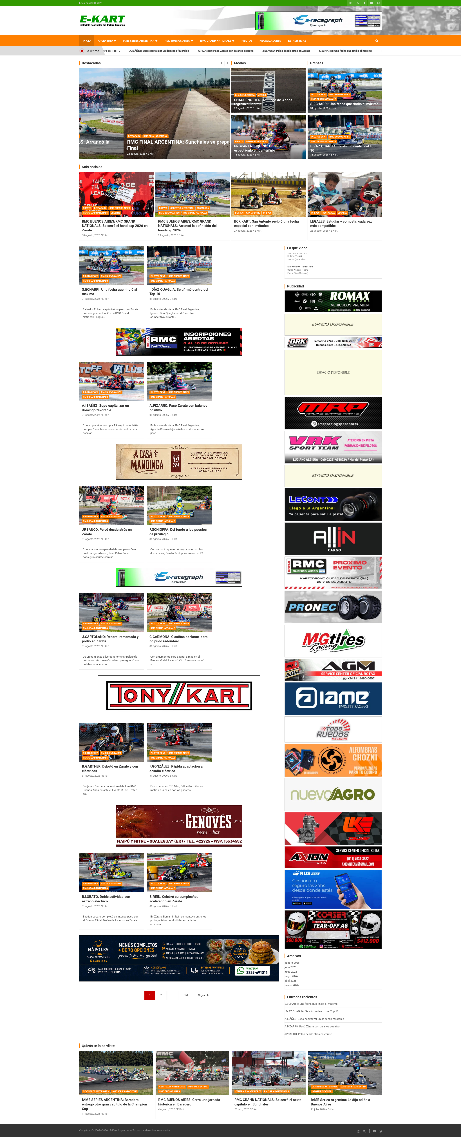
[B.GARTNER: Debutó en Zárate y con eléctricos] (111, 742)
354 (186, 995)
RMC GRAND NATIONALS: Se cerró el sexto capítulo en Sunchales (267, 1102)
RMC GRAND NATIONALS (215, 40)
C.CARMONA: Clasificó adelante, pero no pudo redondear (178, 639)
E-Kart (106, 153)
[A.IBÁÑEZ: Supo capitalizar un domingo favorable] (111, 381)
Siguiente (203, 995)
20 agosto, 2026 (243, 108)
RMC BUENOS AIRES (177, 40)
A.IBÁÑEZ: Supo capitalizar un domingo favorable (105, 408)
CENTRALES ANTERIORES (96, 1091)
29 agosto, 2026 (167, 235)
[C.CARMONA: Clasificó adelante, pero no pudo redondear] (179, 612)
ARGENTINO (105, 40)
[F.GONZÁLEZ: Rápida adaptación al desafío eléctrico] (179, 742)
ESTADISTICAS (297, 40)
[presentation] (221, 63)
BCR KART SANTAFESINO (247, 213)
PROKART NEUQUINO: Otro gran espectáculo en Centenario (259, 148)
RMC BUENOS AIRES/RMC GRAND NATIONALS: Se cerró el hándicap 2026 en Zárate (115, 225)
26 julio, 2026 (241, 1109)
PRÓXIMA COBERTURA (110, 136)
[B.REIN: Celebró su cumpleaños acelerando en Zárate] (179, 872)
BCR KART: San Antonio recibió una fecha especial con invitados (266, 223)
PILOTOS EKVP (318, 94)
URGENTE (115, 213)
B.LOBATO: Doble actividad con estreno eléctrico (106, 899)
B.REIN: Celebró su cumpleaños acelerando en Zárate (173, 899)
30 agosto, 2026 (91, 235)
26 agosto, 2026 (92, 153)
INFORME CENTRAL (198, 1086)
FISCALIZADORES (270, 40)
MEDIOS (262, 95)
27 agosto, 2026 (243, 230)
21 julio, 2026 (318, 1109)
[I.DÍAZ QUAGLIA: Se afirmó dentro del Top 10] (179, 265)
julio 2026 (290, 967)
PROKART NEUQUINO (256, 141)
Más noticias (92, 167)
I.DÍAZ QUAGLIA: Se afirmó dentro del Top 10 (324, 50)
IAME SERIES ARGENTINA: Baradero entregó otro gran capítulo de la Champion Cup (114, 1104)
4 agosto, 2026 (166, 1109)
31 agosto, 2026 (319, 108)
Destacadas (91, 63)
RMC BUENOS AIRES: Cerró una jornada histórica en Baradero (189, 1102)
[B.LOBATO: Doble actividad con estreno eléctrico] (111, 872)
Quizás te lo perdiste (98, 1046)
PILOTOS (246, 40)
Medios (240, 63)
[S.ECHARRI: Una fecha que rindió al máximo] (111, 265)
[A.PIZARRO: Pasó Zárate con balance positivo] (179, 381)
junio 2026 (291, 971)
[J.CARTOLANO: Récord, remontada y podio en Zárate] (111, 612)
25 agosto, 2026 (319, 230)
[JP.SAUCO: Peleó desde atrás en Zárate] (111, 505)
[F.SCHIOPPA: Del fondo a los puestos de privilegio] (179, 505)
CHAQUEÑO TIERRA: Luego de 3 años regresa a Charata (263, 102)
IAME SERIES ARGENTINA (138, 40)
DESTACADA (90, 136)
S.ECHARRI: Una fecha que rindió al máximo (261, 50)
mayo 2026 (291, 976)
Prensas (316, 63)
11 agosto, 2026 (91, 1113)
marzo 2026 (292, 985)
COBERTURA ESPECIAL (182, 208)
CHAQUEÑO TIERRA (245, 95)
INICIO (87, 40)
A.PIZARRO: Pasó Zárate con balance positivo (141, 50)
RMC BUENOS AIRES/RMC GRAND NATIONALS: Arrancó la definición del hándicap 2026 (187, 225)
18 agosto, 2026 (243, 154)
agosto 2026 (292, 962)
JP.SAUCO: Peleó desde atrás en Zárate (202, 50)
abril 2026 (290, 980)
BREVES (87, 208)
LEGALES (342, 213)
